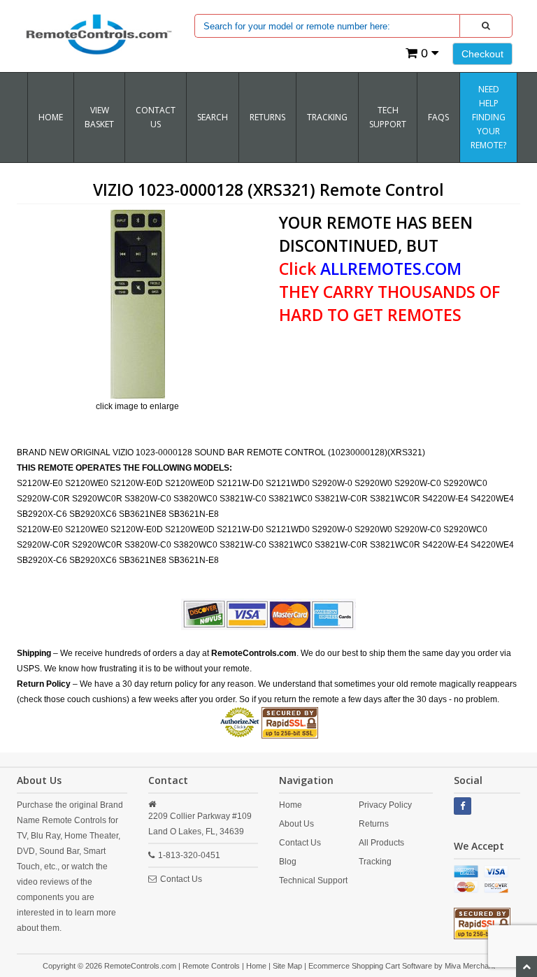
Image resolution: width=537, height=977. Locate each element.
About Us (296, 824)
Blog (287, 862)
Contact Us (156, 117)
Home (50, 117)
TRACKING (327, 117)
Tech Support (387, 117)
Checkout (482, 53)
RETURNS (267, 117)
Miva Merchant (470, 966)
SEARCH (212, 117)
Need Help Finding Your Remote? (488, 117)
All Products (381, 843)
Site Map (287, 966)
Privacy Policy (385, 805)
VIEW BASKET (99, 117)
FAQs (438, 117)
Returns (374, 824)
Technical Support (313, 880)
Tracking (375, 862)
